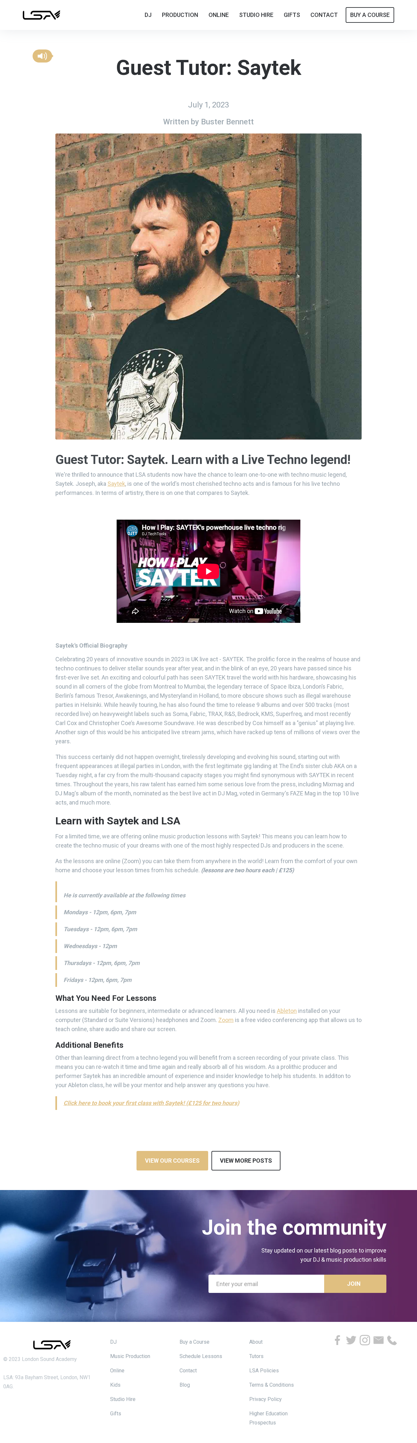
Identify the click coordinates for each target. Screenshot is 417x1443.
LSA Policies (264, 1370)
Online (117, 1370)
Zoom (226, 1019)
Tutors (256, 1356)
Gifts (115, 1413)
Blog (185, 1385)
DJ (113, 1342)
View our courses (172, 1160)
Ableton (287, 1010)
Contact (188, 1370)
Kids (115, 1385)
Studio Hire (123, 1399)
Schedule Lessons (201, 1356)
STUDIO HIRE (256, 14)
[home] (42, 15)
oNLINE (218, 14)
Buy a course (370, 14)
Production (180, 14)
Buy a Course (194, 1342)
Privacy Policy (265, 1399)
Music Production (130, 1356)
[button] (42, 56)
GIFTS (292, 14)
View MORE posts (246, 1160)
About (256, 1342)
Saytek (116, 483)
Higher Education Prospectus (268, 1418)
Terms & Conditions (271, 1385)
